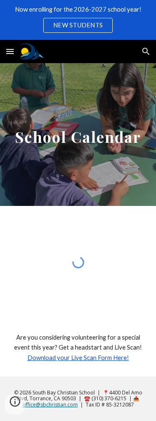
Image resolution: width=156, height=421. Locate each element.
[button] (10, 51)
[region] (78, 20)
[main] (78, 134)
